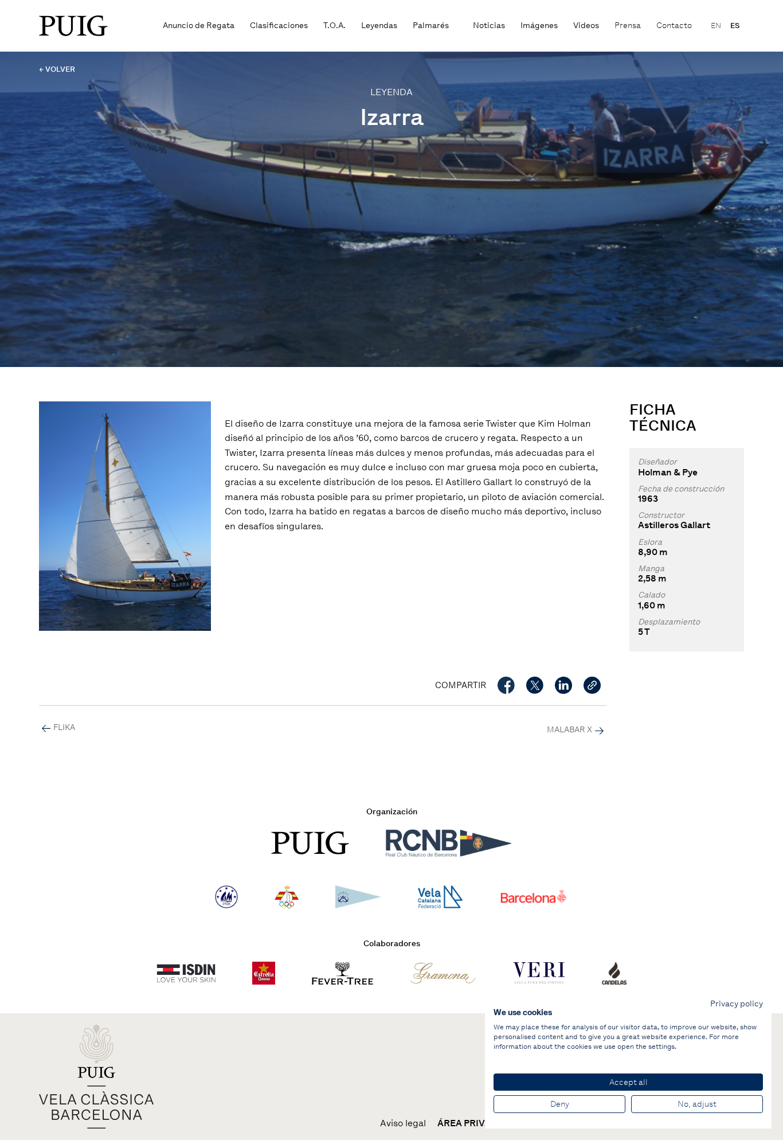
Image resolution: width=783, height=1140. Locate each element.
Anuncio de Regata (198, 25)
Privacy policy (736, 1003)
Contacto (674, 25)
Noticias (489, 25)
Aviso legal (403, 1123)
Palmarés (431, 25)
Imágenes (539, 25)
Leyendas (379, 25)
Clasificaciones (279, 25)
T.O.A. (334, 25)
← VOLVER (57, 69)
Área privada (470, 1123)
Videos (586, 25)
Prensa (627, 25)
